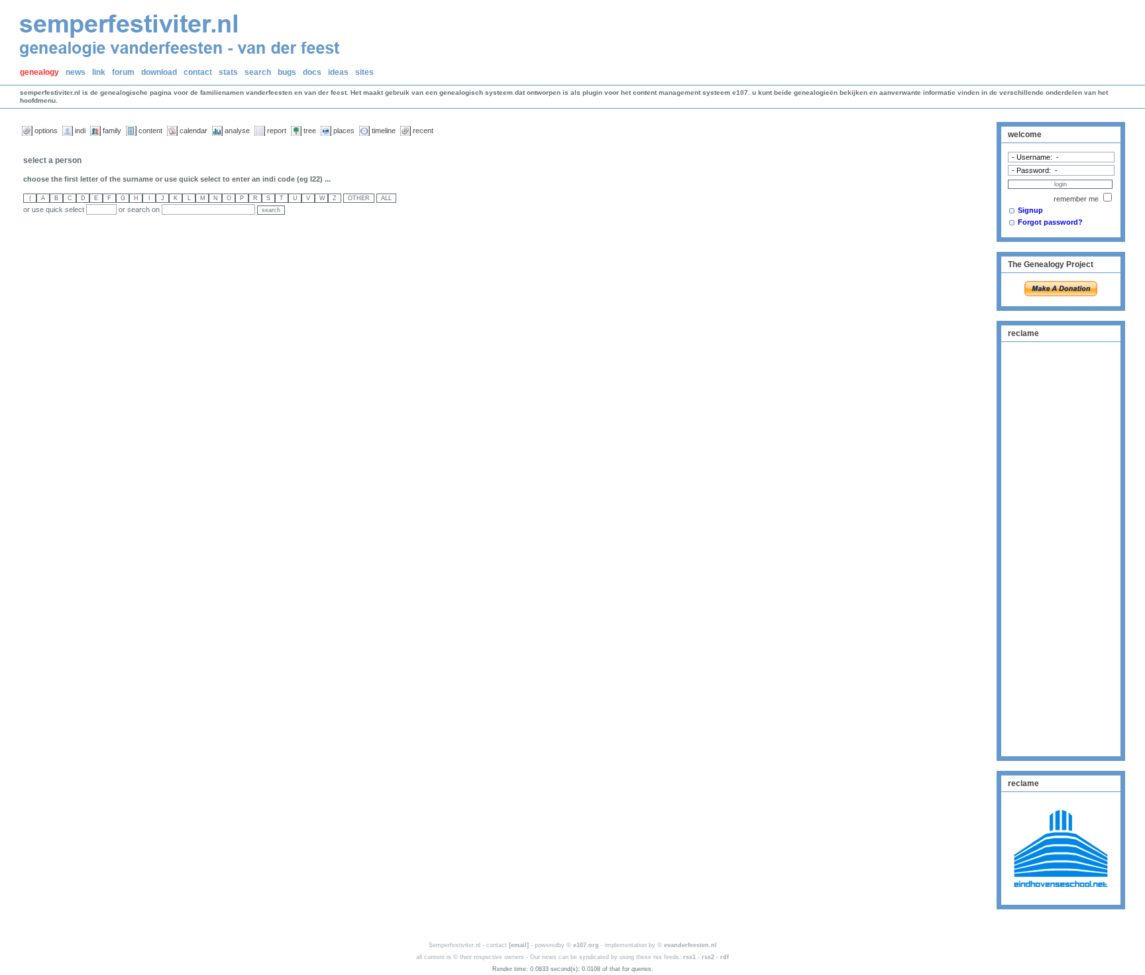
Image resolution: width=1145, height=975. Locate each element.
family (112, 131)
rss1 (689, 957)
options (46, 131)
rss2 (708, 957)
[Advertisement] (1061, 547)
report (276, 131)
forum (123, 72)
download (159, 72)
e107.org (586, 945)
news (75, 72)
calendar (193, 131)
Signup (1030, 210)
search (258, 72)
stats (228, 72)
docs (312, 72)
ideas (338, 72)
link (98, 72)
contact (198, 72)
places (343, 131)
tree (309, 131)
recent (423, 131)
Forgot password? (1050, 222)
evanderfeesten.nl (690, 945)
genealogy (39, 72)
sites (364, 72)
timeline (384, 131)
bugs (287, 72)
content (150, 131)
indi (80, 131)
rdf (724, 957)
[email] (519, 945)
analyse (237, 131)
